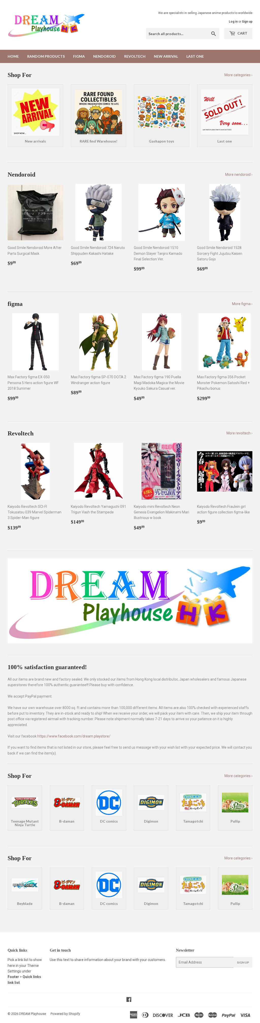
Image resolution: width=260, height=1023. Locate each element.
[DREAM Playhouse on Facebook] (129, 1000)
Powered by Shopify (65, 1014)
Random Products (46, 56)
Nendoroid (104, 56)
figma (79, 56)
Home (13, 56)
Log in (233, 21)
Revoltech (134, 56)
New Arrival (166, 56)
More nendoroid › (238, 174)
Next (244, 600)
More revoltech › (239, 433)
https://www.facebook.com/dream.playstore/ (73, 736)
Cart (242, 33)
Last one (195, 56)
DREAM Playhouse (32, 1014)
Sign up (247, 21)
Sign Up (243, 962)
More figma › (242, 304)
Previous (16, 600)
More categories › (238, 75)
